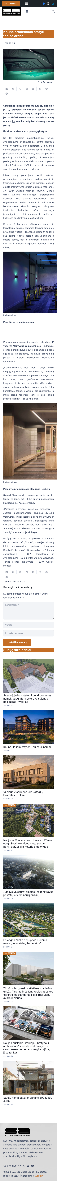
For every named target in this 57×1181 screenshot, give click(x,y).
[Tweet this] (20, 89)
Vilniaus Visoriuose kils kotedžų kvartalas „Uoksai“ (23, 793)
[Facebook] (44, 3)
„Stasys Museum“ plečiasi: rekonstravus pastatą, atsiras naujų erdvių (28, 893)
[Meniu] (26, 3)
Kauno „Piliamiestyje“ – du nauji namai (27, 747)
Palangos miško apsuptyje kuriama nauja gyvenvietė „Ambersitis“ (25, 941)
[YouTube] (32, 1166)
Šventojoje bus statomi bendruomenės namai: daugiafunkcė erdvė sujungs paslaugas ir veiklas (27, 698)
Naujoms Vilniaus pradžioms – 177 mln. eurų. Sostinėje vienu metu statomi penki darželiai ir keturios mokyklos (28, 843)
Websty (39, 1175)
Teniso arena (18, 581)
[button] (53, 11)
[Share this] (13, 89)
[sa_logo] (11, 11)
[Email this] (6, 89)
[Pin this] (33, 89)
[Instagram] (48, 3)
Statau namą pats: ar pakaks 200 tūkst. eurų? (27, 1099)
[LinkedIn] (52, 3)
